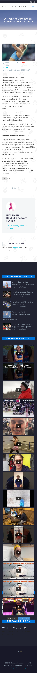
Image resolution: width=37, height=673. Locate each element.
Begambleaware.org (18, 668)
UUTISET (5, 68)
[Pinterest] (9, 188)
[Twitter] (31, 2)
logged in (16, 248)
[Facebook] (28, 2)
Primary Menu (33, 6)
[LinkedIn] (15, 188)
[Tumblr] (12, 188)
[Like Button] (4, 178)
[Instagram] (33, 2)
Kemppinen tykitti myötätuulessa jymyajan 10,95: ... (24, 314)
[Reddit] (18, 188)
